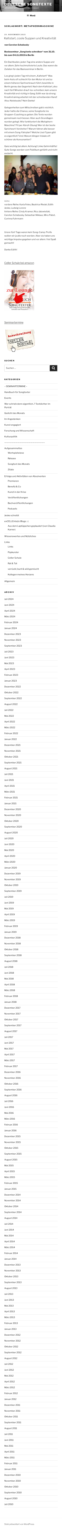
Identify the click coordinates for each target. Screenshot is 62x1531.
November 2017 (12, 1013)
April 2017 (9, 1054)
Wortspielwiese (16, 453)
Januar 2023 (10, 681)
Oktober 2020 (11, 821)
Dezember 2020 (12, 809)
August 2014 (10, 1218)
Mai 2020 (9, 850)
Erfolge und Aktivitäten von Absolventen (25, 476)
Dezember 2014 (12, 1195)
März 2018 (9, 990)
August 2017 (10, 1031)
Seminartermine (13, 322)
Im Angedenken (12, 419)
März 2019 (9, 920)
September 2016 (13, 1089)
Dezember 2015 (12, 1136)
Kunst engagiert (12, 425)
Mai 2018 (9, 978)
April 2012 (9, 1381)
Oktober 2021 (11, 757)
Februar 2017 (11, 1066)
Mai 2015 (9, 1165)
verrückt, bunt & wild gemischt (23, 569)
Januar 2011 (10, 1469)
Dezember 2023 (12, 634)
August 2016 (10, 1095)
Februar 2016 (11, 1124)
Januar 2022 (10, 739)
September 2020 (13, 826)
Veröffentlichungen (18, 497)
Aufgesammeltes (13, 448)
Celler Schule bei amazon (19, 262)
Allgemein (9, 581)
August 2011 (10, 1428)
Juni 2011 (9, 1440)
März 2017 (9, 1060)
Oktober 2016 (11, 1084)
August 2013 (10, 1288)
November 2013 (12, 1270)
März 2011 (9, 1457)
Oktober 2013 (11, 1276)
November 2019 (12, 879)
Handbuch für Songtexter (17, 392)
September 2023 (13, 646)
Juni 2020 (9, 844)
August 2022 (11, 704)
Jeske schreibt (11, 515)
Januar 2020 (10, 867)
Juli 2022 (8, 710)
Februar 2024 (11, 622)
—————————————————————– (24, 442)
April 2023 (9, 669)
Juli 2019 (8, 897)
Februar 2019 (11, 926)
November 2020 (12, 815)
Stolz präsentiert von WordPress (19, 1524)
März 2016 (9, 1119)
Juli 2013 (8, 1294)
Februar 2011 (10, 1463)
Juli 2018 (8, 967)
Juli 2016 (8, 1101)
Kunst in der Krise (17, 492)
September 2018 (13, 955)
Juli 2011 (8, 1434)
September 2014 (13, 1212)
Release (12, 458)
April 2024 (9, 611)
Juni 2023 (9, 657)
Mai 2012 (9, 1375)
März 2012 (9, 1387)
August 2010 (10, 1498)
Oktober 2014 (11, 1206)
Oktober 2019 (11, 885)
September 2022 (13, 698)
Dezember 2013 (12, 1265)
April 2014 (9, 1241)
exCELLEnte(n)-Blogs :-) (16, 521)
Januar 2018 (10, 1002)
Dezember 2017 (12, 1008)
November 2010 (12, 1481)
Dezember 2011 (12, 1405)
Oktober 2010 (11, 1486)
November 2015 (12, 1142)
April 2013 (9, 1311)
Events (7, 398)
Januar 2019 (10, 932)
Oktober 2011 (11, 1416)
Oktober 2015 (11, 1148)
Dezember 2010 (12, 1475)
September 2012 (12, 1352)
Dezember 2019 (12, 873)
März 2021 (9, 791)
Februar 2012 (11, 1393)
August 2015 (10, 1159)
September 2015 (13, 1154)
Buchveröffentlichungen (20, 503)
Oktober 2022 (11, 692)
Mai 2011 (8, 1446)
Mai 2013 (9, 1305)
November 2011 (12, 1411)
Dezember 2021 (12, 745)
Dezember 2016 (12, 1072)
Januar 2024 (10, 628)
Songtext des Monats (19, 464)
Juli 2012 (8, 1364)
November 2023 (12, 640)
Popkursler (13, 552)
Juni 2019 (9, 902)
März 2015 (9, 1177)
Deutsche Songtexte (28, 4)
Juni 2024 (9, 605)
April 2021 (9, 786)
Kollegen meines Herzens (21, 574)
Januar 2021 (10, 803)
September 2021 (12, 762)
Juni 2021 (9, 780)
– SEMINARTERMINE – (15, 386)
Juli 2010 (8, 1504)
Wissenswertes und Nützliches (20, 536)
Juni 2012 (9, 1370)
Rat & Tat (12, 563)
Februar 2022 (11, 733)
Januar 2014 (10, 1259)
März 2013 (9, 1317)
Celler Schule (14, 558)
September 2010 (13, 1492)
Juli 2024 (9, 599)
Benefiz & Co (14, 486)
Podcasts (12, 508)
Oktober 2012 (11, 1346)
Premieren (13, 481)
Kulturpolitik (10, 436)
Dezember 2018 (12, 937)
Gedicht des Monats (14, 413)
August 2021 (10, 768)
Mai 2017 (9, 1048)
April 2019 (9, 914)
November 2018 (12, 943)
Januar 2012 (10, 1399)
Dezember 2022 (12, 686)
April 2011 (9, 1451)
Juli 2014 (8, 1224)
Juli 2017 (8, 1037)
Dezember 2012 (12, 1335)
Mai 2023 (9, 663)
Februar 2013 (11, 1323)
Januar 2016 (10, 1130)
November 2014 (12, 1200)
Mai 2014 (9, 1235)
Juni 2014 (9, 1230)
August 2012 (10, 1358)
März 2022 (9, 727)
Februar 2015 (11, 1183)
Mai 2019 (9, 908)
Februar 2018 (11, 996)
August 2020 (11, 832)
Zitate (11, 469)
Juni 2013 (9, 1300)
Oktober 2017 (11, 1019)
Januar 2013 (10, 1329)
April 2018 (9, 984)
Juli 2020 (9, 838)
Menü (32, 15)
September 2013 (13, 1282)
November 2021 (12, 751)
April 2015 (9, 1171)
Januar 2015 (10, 1189)
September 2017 (12, 1025)
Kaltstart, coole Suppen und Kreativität (30, 38)
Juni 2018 (9, 973)
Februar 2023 (11, 675)
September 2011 (12, 1422)
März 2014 (9, 1247)
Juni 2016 (9, 1107)
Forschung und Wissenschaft (19, 430)
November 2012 (12, 1340)
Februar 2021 (11, 797)
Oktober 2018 (11, 949)
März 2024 (9, 616)
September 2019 (13, 891)
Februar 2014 (11, 1253)
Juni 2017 (9, 1043)
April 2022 (9, 721)
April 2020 (9, 856)
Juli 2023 (9, 651)
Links (7, 542)
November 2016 (12, 1078)
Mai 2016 (9, 1113)
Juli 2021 (8, 774)
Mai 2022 (9, 716)
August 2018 (10, 961)
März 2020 (9, 862)
